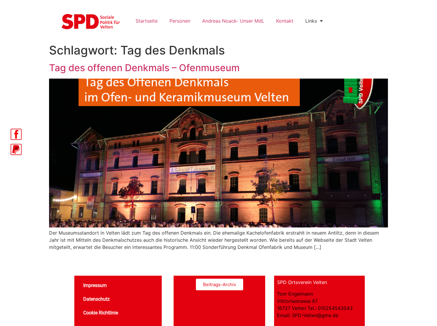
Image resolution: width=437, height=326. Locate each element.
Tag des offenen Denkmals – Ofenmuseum (144, 68)
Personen (179, 21)
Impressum (95, 285)
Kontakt (284, 21)
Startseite (147, 21)
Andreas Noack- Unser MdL (233, 21)
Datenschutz (96, 299)
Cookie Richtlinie (100, 313)
